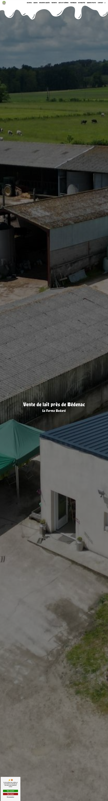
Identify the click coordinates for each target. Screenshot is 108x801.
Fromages (73, 2)
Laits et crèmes (63, 2)
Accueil (29, 2)
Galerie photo (91, 2)
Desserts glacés (44, 2)
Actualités (81, 2)
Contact (100, 2)
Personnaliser (10, 797)
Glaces (35, 2)
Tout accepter (10, 791)
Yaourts (54, 2)
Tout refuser (10, 794)
